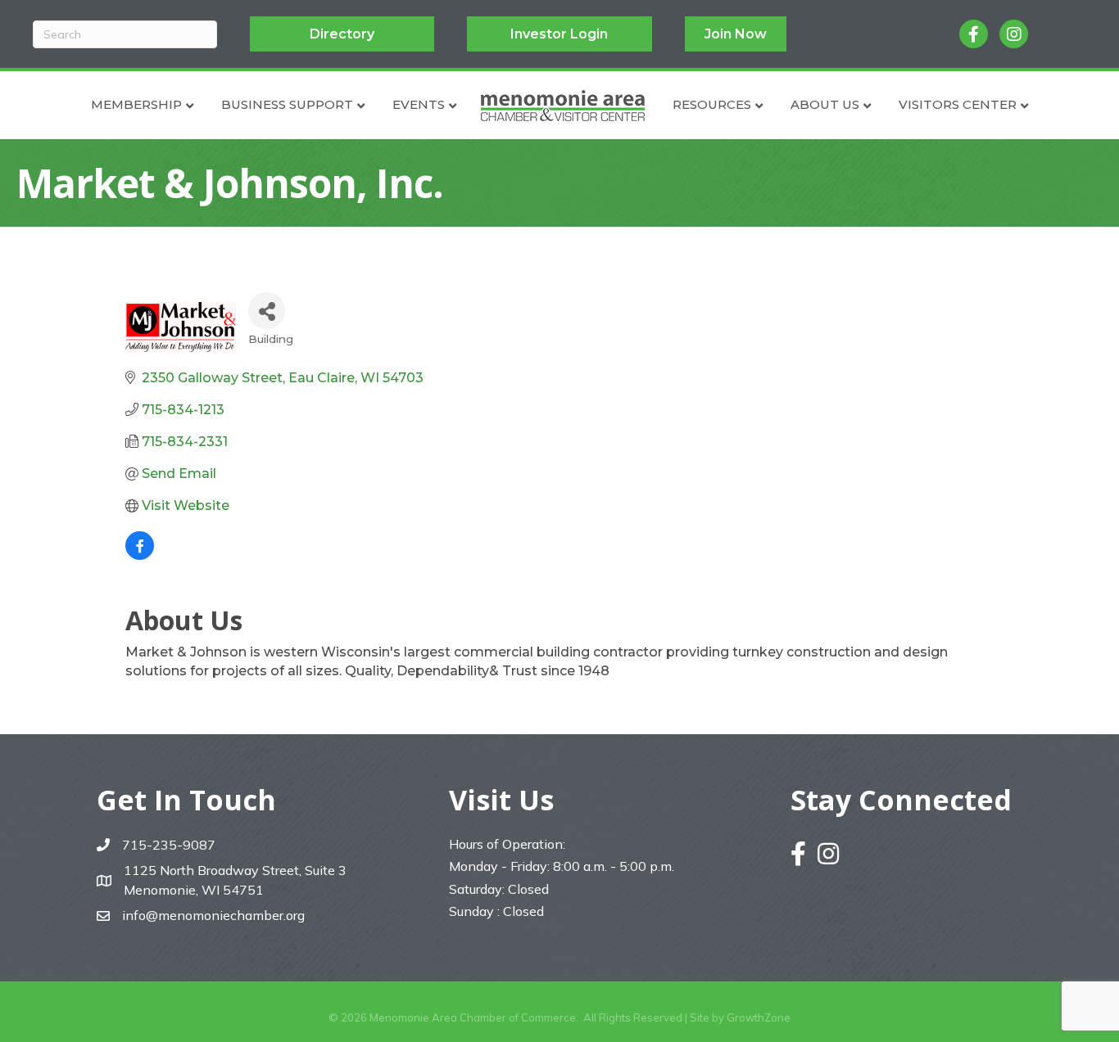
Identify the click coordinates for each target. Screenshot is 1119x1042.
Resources (712, 104)
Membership (136, 104)
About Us (825, 104)
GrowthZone (759, 1017)
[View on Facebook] (139, 555)
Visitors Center (958, 104)
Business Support (287, 104)
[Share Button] (266, 310)
